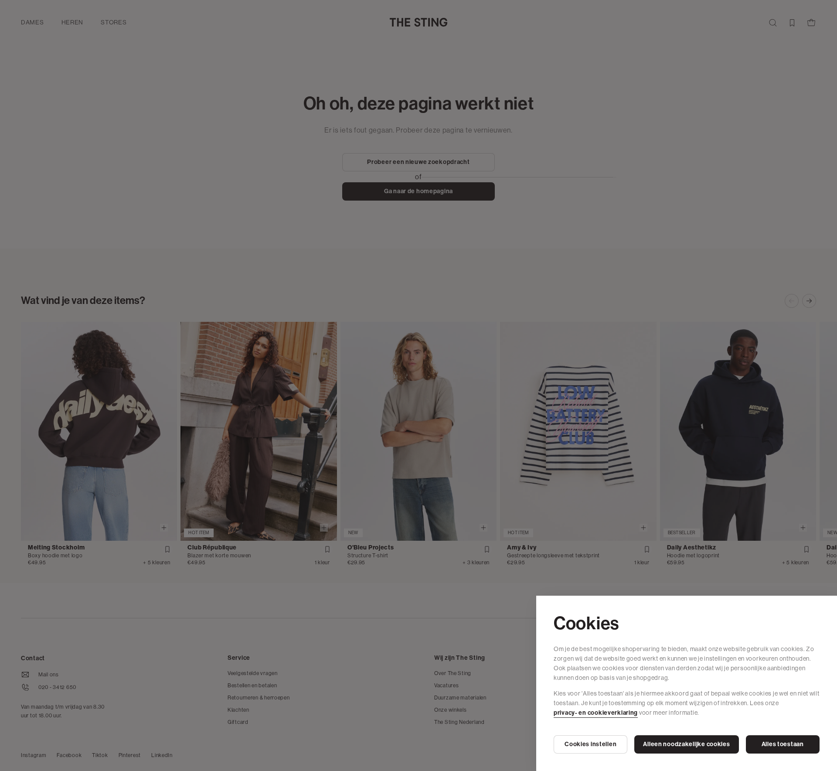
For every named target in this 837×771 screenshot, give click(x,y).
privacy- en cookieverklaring (596, 712)
